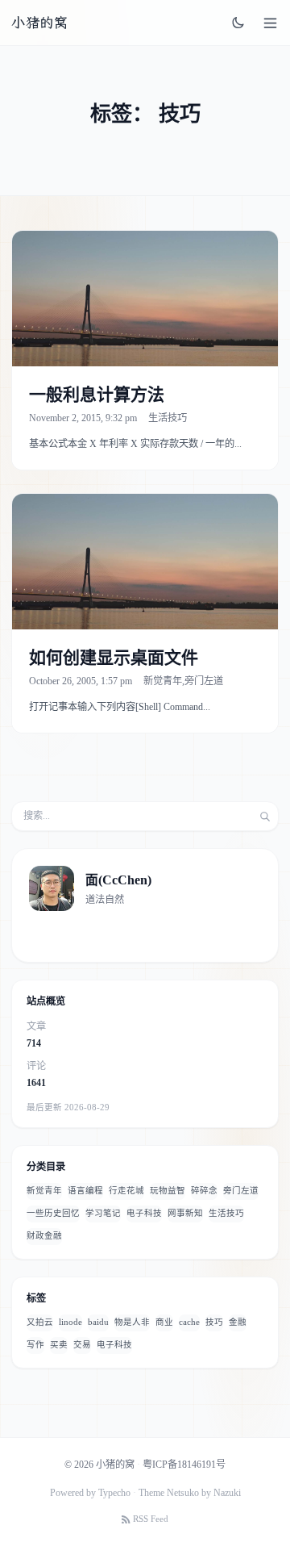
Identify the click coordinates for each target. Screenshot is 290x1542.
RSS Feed (150, 1519)
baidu (98, 1322)
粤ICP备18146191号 (184, 1464)
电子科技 (144, 1213)
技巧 (214, 1322)
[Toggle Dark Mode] (238, 23)
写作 (35, 1344)
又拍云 (40, 1322)
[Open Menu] (270, 23)
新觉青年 (162, 681)
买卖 (59, 1344)
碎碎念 (204, 1190)
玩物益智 (167, 1190)
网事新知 (185, 1213)
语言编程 (85, 1190)
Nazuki (227, 1492)
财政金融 (44, 1235)
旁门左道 (203, 681)
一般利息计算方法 (96, 394)
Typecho (114, 1492)
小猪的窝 (39, 23)
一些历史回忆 (53, 1213)
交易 (82, 1344)
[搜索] (265, 816)
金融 (237, 1322)
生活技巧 (167, 418)
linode (70, 1322)
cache (189, 1322)
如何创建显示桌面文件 (113, 657)
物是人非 (132, 1322)
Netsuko (183, 1492)
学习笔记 (103, 1213)
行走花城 (126, 1190)
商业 (164, 1322)
